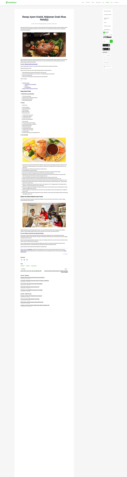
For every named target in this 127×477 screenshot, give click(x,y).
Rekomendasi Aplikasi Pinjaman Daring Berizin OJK (32, 302)
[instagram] (24, 260)
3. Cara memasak (28, 87)
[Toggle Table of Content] (21, 80)
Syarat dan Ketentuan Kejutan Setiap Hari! (30, 286)
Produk (92, 2)
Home (83, 2)
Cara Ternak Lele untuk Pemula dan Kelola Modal (31, 283)
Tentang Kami (98, 2)
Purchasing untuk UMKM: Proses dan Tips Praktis (31, 290)
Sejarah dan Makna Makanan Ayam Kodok (30, 88)
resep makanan (34, 265)
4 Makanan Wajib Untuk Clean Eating (30, 64)
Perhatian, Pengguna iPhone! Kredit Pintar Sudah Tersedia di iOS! (35, 305)
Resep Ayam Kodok (26, 83)
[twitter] (27, 260)
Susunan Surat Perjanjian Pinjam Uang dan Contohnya (32, 277)
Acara (112, 2)
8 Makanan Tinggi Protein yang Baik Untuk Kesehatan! (34, 233)
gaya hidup (22, 265)
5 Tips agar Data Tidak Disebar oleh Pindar (30, 299)
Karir (103, 2)
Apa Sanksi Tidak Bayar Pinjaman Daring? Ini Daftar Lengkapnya (35, 280)
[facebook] (22, 260)
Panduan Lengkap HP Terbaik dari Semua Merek (31, 295)
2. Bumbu (26, 85)
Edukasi (107, 2)
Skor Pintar (88, 2)
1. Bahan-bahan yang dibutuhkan (30, 84)
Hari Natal (28, 265)
